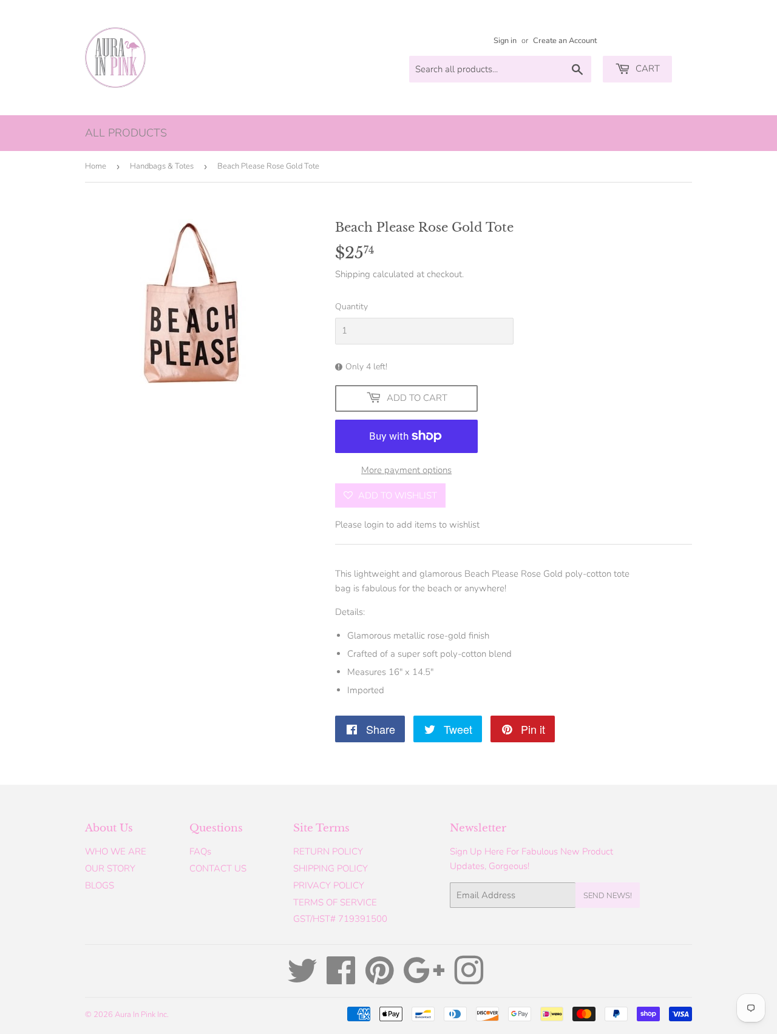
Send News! (607, 895)
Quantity (351, 306)
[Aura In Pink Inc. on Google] (424, 979)
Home (95, 166)
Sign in (505, 40)
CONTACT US (217, 868)
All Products (126, 133)
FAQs (200, 851)
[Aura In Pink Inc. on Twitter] (302, 979)
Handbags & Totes (162, 166)
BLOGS (99, 885)
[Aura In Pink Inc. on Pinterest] (380, 979)
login (374, 525)
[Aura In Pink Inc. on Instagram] (468, 979)
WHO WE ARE (115, 851)
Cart (646, 68)
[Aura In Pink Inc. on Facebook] (341, 979)
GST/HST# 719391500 (340, 919)
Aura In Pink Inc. (142, 1014)
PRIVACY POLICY (328, 885)
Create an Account (565, 40)
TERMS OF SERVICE (335, 902)
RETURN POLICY (328, 851)
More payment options (406, 470)
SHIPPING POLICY (330, 868)
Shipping (352, 274)
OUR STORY (110, 868)
